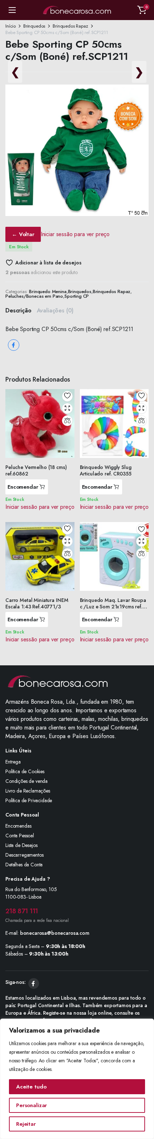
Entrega (13, 761)
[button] (142, 10)
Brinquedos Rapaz (70, 26)
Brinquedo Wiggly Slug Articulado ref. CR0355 (105, 470)
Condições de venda (26, 781)
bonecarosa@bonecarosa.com (55, 933)
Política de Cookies (24, 771)
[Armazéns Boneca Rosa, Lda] (77, 10)
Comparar (67, 420)
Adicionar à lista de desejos (48, 262)
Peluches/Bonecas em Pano (34, 296)
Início (10, 26)
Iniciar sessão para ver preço (75, 234)
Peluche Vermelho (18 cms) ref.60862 (36, 470)
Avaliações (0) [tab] (55, 310)
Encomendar (23, 487)
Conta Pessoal (19, 835)
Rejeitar (26, 1124)
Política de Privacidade (28, 800)
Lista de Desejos (21, 845)
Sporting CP (76, 296)
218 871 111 (21, 911)
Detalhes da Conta (24, 864)
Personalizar (31, 1105)
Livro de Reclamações (27, 790)
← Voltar (23, 234)
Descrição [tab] (18, 310)
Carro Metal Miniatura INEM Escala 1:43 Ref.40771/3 (36, 603)
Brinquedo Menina (47, 291)
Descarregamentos (24, 854)
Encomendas (18, 825)
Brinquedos (34, 26)
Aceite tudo (31, 1087)
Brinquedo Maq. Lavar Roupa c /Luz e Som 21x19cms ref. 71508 (113, 607)
